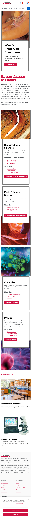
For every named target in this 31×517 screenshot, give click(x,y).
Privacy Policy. (19, 503)
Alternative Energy (12, 335)
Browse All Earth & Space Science (15, 215)
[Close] (28, 499)
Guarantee (3, 485)
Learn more (10, 65)
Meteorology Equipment (13, 207)
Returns (2, 487)
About (17, 483)
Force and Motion (11, 332)
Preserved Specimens (12, 161)
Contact (17, 485)
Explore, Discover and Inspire (13, 78)
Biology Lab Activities (12, 172)
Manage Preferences (15, 506)
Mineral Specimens (12, 211)
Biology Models (11, 170)
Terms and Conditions (20, 487)
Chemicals (9, 298)
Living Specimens (11, 160)
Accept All (15, 514)
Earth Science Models (12, 209)
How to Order (4, 489)
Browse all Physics (11, 339)
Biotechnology (11, 163)
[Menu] (2, 3)
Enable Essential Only (15, 510)
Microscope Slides (11, 169)
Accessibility (18, 492)
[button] (20, 3)
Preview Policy (4, 492)
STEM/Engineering (12, 333)
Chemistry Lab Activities (13, 294)
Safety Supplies (11, 296)
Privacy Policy (19, 489)
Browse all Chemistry (11, 302)
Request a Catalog (4, 483)
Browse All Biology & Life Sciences (16, 176)
